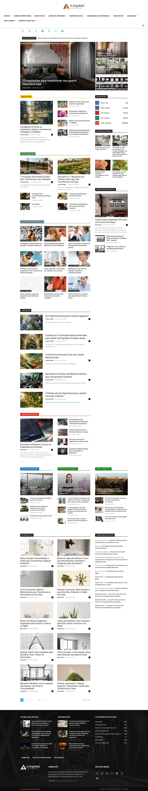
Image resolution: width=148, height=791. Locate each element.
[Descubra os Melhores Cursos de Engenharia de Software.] (36, 430)
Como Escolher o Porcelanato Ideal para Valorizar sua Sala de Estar (73, 653)
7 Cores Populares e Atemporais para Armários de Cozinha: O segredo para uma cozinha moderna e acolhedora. (78, 500)
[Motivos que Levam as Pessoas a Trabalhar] (62, 123)
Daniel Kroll (23, 449)
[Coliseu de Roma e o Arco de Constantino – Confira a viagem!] (111, 484)
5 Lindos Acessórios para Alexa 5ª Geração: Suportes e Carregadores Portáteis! (42, 745)
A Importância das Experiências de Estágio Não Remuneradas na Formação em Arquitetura (79, 132)
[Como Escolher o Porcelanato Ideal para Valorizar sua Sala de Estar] (73, 641)
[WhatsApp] (55, 31)
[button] (143, 25)
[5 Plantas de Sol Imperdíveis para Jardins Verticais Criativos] (31, 400)
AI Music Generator (101, 594)
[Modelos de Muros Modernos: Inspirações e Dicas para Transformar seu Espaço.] (24, 509)
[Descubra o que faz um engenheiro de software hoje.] (62, 441)
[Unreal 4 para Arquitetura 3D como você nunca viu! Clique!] (111, 205)
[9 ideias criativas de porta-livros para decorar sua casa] (62, 432)
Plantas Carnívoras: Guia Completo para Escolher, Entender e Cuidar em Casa (73, 592)
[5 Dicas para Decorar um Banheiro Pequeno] (102, 140)
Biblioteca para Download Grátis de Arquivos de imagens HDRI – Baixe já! (117, 238)
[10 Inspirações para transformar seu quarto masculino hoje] (57, 66)
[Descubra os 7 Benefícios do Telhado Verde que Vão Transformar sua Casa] (74, 166)
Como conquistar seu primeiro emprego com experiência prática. (79, 245)
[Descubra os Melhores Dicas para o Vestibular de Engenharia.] (62, 451)
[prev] (121, 38)
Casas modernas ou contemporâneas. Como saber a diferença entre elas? (34, 489)
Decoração (101, 50)
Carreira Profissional (26, 240)
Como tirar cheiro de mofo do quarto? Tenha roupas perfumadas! (73, 490)
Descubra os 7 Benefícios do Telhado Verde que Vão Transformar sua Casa (71, 179)
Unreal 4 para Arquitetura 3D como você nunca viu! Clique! (111, 220)
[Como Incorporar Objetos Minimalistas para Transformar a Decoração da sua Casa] (36, 579)
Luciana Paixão (24, 134)
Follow (125, 108)
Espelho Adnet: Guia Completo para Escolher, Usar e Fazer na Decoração (36, 654)
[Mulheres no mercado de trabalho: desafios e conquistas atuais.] (79, 259)
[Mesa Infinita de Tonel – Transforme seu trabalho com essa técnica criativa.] (62, 746)
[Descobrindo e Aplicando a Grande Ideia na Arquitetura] (62, 113)
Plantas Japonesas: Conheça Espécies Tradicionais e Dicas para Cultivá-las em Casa (73, 686)
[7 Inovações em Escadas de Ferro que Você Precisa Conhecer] (62, 206)
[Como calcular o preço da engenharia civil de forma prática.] (31, 284)
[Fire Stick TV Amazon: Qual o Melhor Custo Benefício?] (99, 519)
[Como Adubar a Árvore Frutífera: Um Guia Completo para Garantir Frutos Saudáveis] (120, 165)
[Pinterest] (36, 31)
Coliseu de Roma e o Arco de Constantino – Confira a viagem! (109, 490)
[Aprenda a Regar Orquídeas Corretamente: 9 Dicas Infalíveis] (102, 165)
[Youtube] (62, 31)
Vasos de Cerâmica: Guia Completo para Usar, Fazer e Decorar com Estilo (73, 623)
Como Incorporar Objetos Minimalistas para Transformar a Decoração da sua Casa (35, 592)
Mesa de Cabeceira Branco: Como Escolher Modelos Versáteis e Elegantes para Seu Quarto (72, 561)
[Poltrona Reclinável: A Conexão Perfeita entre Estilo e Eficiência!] (62, 521)
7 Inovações (36, 204)
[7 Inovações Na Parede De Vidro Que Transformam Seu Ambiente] (36, 166)
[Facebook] (23, 31)
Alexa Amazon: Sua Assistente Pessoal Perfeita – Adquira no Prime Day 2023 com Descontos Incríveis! (116, 509)
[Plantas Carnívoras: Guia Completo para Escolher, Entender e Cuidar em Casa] (73, 579)
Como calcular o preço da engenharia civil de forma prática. (29, 296)
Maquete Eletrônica (100, 216)
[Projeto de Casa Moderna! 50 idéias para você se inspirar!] (24, 500)
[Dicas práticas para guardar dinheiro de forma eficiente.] (55, 233)
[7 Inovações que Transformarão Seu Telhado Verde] (25, 196)
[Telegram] (42, 31)
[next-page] (24, 146)
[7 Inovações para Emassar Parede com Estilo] (62, 196)
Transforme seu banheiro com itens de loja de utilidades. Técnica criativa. (79, 723)
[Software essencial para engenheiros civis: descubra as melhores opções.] (31, 259)
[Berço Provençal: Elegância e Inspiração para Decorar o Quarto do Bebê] (36, 610)
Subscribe (125, 123)
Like (126, 103)
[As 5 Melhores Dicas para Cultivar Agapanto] (31, 322)
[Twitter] (49, 31)
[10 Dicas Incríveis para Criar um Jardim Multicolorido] (31, 361)
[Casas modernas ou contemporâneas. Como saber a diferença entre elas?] (36, 484)
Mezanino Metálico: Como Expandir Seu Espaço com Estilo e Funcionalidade (36, 686)
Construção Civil (25, 173)
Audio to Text (99, 577)
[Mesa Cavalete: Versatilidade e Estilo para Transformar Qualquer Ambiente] (36, 547)
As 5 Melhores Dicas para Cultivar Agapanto (67, 316)
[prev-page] (21, 146)
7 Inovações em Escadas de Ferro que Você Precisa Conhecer (78, 206)
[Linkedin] (107, 773)
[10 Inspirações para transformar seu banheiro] (112, 50)
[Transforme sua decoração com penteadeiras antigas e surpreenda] (112, 66)
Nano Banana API (100, 600)
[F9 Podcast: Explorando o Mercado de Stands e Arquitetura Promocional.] (99, 500)
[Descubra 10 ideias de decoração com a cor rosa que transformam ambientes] (112, 82)
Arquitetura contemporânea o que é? (41, 516)
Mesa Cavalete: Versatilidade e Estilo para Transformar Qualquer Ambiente (63, 38)
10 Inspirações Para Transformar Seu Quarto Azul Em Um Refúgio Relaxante (111, 560)
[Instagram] (29, 31)
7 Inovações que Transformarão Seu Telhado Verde (41, 196)
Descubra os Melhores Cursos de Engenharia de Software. (35, 445)
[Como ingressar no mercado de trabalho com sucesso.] (55, 259)
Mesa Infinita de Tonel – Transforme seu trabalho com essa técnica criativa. (79, 745)
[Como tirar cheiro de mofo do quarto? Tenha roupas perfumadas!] (74, 484)
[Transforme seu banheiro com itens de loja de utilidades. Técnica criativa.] (62, 723)
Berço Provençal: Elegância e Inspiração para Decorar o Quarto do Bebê (35, 623)
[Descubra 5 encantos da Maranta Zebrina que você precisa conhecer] (31, 380)
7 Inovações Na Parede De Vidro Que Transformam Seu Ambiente (35, 178)
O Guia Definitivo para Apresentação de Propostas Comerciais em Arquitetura (78, 421)
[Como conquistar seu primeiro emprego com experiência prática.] (79, 233)
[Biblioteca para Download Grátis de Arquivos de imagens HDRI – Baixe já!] (100, 238)
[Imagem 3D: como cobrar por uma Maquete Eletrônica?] (100, 249)
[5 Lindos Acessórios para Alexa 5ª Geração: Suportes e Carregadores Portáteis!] (25, 746)
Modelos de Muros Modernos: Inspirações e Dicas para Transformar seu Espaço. (39, 508)
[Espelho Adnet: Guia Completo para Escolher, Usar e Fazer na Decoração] (36, 641)
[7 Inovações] (25, 206)
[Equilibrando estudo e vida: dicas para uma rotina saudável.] (55, 284)
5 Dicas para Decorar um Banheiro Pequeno (102, 148)
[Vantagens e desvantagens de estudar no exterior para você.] (31, 233)
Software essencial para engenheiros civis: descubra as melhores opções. (31, 271)
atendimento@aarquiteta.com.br (67, 781)
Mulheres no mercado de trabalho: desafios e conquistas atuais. (77, 271)
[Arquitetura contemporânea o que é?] (24, 518)
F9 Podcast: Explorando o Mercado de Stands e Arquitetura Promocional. (115, 500)
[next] (124, 38)
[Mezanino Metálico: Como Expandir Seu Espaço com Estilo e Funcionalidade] (36, 672)
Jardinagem (98, 169)
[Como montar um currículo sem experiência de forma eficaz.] (79, 284)
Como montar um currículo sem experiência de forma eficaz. (78, 296)
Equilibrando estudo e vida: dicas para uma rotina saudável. (54, 296)
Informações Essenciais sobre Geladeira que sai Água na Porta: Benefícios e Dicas (42, 723)
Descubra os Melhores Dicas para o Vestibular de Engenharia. (78, 451)
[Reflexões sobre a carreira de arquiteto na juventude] (62, 104)
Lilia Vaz (24, 493)
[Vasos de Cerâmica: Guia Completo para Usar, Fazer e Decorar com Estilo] (73, 610)
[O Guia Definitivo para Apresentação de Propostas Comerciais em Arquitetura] (62, 422)
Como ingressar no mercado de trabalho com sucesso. (54, 270)
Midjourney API (99, 605)
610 (39, 700)
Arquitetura (23, 123)
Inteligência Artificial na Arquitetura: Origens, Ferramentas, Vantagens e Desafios (36, 129)
